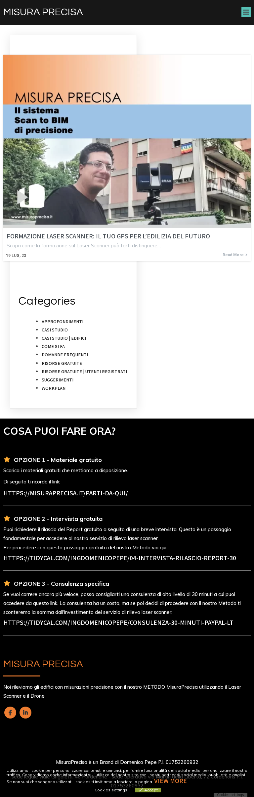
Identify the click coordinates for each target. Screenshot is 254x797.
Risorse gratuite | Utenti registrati (84, 371)
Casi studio (55, 330)
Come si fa (53, 346)
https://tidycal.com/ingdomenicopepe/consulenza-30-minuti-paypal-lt (118, 622)
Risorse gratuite (62, 363)
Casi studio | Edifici (64, 338)
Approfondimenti (62, 321)
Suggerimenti (57, 380)
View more (170, 780)
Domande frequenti (65, 355)
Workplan (53, 388)
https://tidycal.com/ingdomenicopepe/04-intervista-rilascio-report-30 (119, 558)
